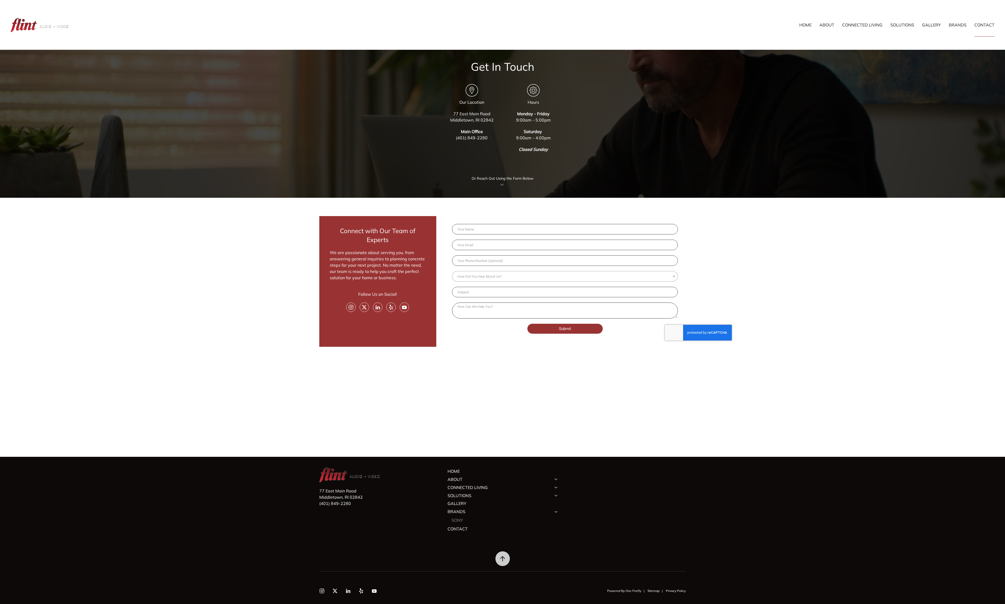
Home (805, 25)
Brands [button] (958, 25)
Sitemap (653, 591)
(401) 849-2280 (472, 137)
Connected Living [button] (862, 25)
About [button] (826, 25)
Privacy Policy (676, 591)
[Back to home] (40, 25)
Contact (984, 25)
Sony (457, 520)
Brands (456, 511)
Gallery (931, 25)
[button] (502, 558)
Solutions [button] (902, 25)
